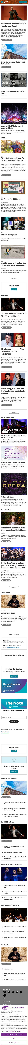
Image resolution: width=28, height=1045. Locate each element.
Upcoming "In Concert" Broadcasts (11, 864)
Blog (2, 88)
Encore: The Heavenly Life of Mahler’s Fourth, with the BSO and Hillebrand (15, 815)
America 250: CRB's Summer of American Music (12, 127)
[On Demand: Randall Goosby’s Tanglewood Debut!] (14, 13)
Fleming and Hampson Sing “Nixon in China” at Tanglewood (12, 351)
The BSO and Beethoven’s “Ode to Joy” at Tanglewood (13, 314)
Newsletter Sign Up (7, 1004)
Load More (14, 278)
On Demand (4, 295)
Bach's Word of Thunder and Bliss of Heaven (14, 979)
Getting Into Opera (7, 497)
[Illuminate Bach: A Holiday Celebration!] (14, 453)
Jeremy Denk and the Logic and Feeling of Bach (14, 974)
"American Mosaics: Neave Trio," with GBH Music (14, 886)
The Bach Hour (5, 593)
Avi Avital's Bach (8, 613)
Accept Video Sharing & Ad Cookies (14, 1034)
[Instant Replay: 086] (13, 223)
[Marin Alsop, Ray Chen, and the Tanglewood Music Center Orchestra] (13, 379)
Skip (14, 1038)
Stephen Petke (4, 95)
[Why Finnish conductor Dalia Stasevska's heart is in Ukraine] (13, 518)
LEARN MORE (14, 676)
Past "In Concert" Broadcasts (10, 905)
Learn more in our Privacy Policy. (13, 1031)
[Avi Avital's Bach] (13, 601)
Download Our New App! (14, 669)
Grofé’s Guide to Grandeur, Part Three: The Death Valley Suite (14, 264)
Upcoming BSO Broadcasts (9, 778)
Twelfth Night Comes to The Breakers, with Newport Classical (14, 932)
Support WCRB (14, 286)
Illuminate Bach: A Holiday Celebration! (13, 463)
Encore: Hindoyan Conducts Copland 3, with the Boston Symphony (14, 809)
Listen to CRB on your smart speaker (14, 767)
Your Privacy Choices (14, 1042)
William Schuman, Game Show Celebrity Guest (13, 92)
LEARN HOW (14, 771)
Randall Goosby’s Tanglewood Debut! (13, 852)
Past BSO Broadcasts (7, 822)
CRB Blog (4, 138)
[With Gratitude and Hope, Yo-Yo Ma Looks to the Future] (13, 146)
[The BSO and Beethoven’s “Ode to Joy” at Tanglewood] (13, 304)
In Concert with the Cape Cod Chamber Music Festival (15, 938)
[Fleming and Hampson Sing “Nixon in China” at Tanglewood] (13, 340)
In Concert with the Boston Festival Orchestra (15, 926)
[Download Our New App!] (14, 686)
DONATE (14, 289)
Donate (24, 2)
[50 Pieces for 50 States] (13, 187)
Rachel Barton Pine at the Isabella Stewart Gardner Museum (14, 898)
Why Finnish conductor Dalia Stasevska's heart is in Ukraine (13, 529)
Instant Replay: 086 (9, 235)
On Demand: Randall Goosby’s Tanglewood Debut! (13, 24)
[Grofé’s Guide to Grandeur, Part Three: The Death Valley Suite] (13, 252)
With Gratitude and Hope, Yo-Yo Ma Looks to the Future (13, 159)
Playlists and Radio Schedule (14, 655)
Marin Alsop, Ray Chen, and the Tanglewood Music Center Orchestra (13, 391)
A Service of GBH (6, 1001)
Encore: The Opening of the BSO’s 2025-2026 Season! (13, 63)
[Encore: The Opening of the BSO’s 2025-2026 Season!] (14, 51)
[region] (14, 1025)
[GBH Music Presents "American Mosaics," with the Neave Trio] (14, 426)
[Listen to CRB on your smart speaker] (14, 760)
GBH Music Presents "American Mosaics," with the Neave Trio (13, 436)
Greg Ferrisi (3, 268)
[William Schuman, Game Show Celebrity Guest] (14, 80)
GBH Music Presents (7, 417)
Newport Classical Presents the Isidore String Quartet (15, 892)
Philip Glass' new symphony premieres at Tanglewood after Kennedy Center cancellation (13, 565)
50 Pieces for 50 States (10, 199)
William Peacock (4, 202)
